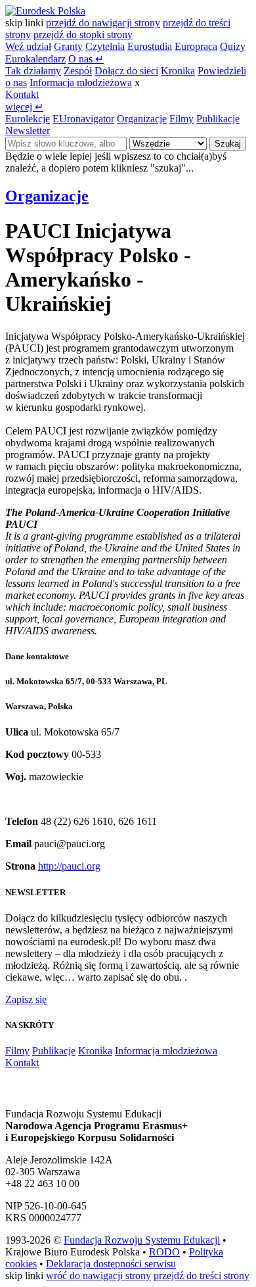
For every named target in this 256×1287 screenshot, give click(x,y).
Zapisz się (26, 999)
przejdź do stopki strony (83, 34)
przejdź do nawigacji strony (103, 22)
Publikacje (218, 118)
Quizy (232, 46)
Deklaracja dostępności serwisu (111, 1263)
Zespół (78, 70)
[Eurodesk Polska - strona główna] (45, 10)
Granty (68, 46)
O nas (86, 58)
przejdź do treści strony (201, 1275)
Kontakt (22, 94)
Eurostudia (149, 46)
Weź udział (28, 46)
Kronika (178, 70)
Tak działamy (33, 70)
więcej (24, 106)
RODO (164, 1251)
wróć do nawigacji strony (98, 1275)
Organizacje (142, 118)
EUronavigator (83, 118)
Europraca (196, 46)
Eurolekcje (27, 118)
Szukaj (228, 144)
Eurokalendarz (35, 58)
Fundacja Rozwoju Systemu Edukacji (142, 1240)
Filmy (181, 118)
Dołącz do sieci (126, 70)
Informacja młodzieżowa (81, 82)
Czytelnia (105, 46)
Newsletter (27, 130)
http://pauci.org (69, 866)
